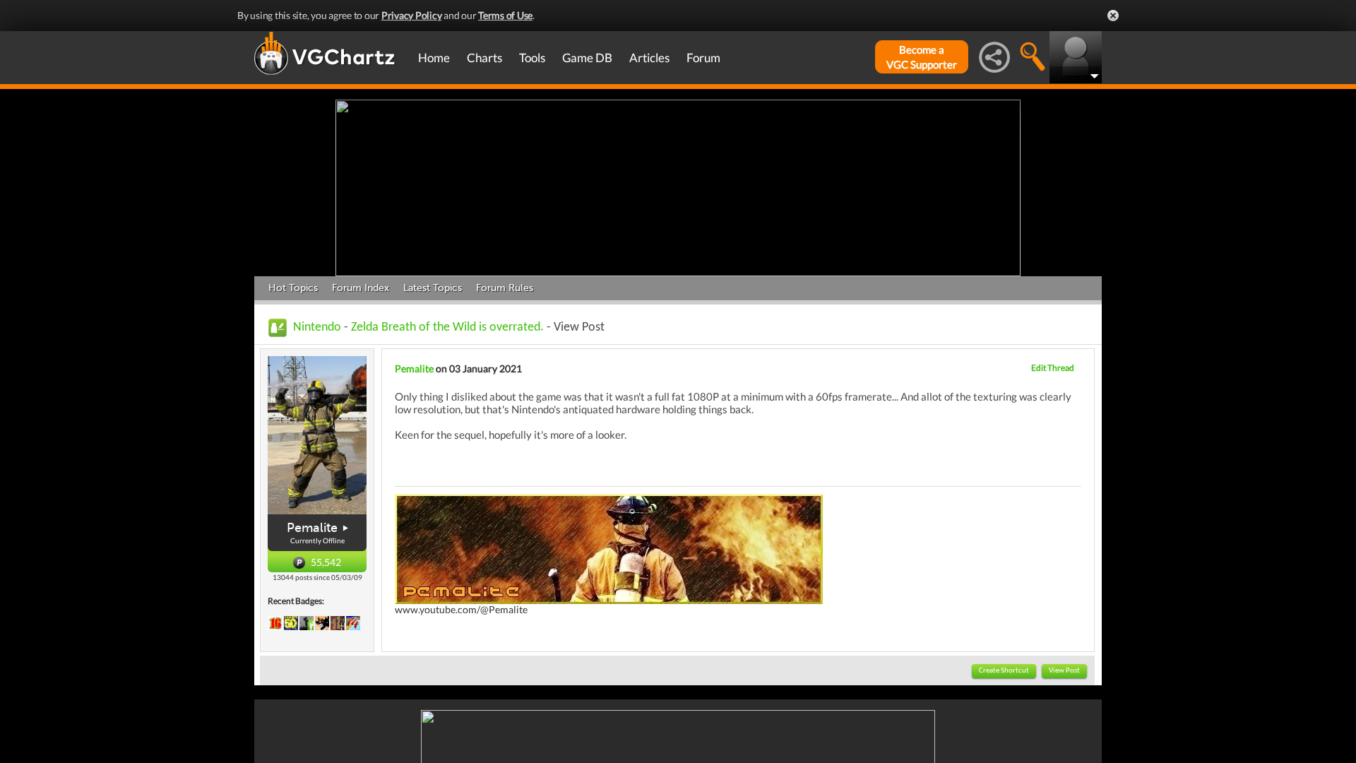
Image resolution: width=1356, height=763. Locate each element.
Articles (649, 57)
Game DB (587, 57)
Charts (484, 57)
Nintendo (317, 327)
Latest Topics (432, 288)
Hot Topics (293, 288)
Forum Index (360, 288)
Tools (532, 57)
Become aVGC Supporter (921, 57)
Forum (703, 57)
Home (434, 57)
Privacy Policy (411, 15)
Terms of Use (505, 15)
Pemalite (312, 527)
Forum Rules (504, 288)
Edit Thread (1052, 367)
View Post (1064, 671)
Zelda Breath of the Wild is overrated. (447, 327)
